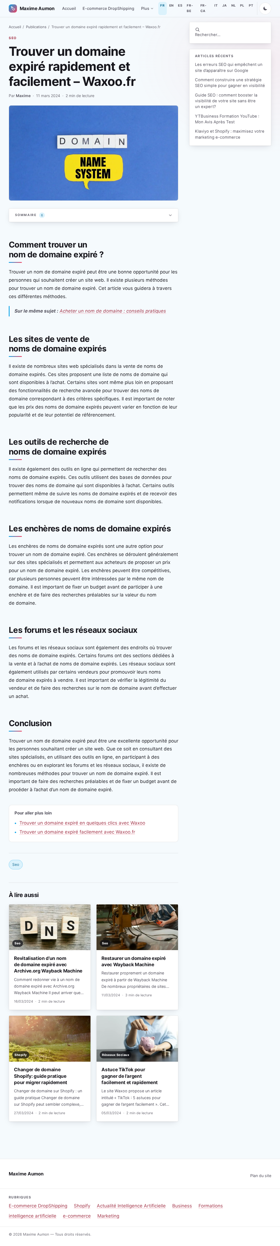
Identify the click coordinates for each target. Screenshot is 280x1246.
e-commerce (77, 1216)
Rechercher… (207, 34)
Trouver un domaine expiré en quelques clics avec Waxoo (82, 823)
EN (171, 5)
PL (242, 5)
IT (216, 5)
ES (180, 5)
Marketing (108, 1216)
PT (251, 5)
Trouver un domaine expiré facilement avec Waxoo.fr (77, 832)
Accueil (69, 8)
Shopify (82, 1206)
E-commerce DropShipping (108, 8)
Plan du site (260, 1175)
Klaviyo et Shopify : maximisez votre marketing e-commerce (229, 134)
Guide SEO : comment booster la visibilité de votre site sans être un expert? (226, 101)
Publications (36, 27)
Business (182, 1206)
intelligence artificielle (32, 1216)
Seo (13, 38)
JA (224, 5)
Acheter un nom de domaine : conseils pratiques (113, 311)
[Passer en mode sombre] (265, 8)
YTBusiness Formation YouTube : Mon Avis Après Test (227, 119)
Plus (145, 8)
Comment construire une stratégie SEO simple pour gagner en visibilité (230, 82)
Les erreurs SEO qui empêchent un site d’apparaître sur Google (228, 67)
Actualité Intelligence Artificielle (131, 1206)
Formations (211, 1206)
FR (162, 5)
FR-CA (203, 8)
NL (233, 5)
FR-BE (190, 8)
